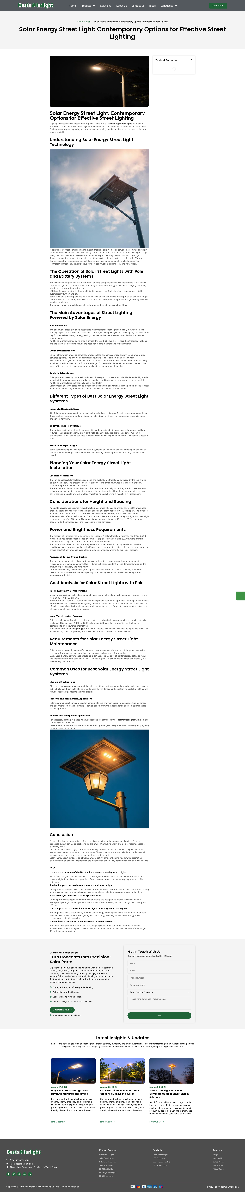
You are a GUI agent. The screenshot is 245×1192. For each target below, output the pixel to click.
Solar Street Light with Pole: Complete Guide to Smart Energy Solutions (169, 1094)
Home (72, 5)
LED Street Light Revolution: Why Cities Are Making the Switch (119, 1092)
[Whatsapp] (19, 1174)
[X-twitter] (14, 1174)
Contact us (138, 5)
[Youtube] (24, 1174)
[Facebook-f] (8, 1174)
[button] (192, 60)
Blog (88, 21)
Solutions (105, 5)
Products (86, 5)
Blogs (152, 5)
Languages (167, 5)
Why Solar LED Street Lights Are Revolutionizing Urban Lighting (69, 1092)
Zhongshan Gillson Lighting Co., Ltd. (43, 1186)
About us (121, 5)
